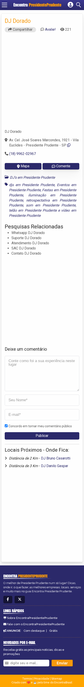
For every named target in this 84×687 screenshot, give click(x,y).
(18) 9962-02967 (22, 154)
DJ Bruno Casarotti (55, 458)
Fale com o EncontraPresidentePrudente (36, 624)
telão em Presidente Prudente (33, 210)
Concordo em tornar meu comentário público (40, 426)
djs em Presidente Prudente (31, 185)
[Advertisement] (42, 83)
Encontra (37, 4)
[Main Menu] (4, 4)
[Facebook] (7, 599)
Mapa (25, 166)
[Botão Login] (70, 5)
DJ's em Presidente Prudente (32, 177)
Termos (27, 678)
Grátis (53, 630)
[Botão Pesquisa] (79, 5)
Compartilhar (22, 29)
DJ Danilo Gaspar (54, 466)
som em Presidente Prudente (50, 205)
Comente (63, 166)
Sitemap (56, 678)
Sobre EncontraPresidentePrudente (32, 618)
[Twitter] (20, 599)
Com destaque (34, 630)
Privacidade (41, 678)
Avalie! (50, 29)
